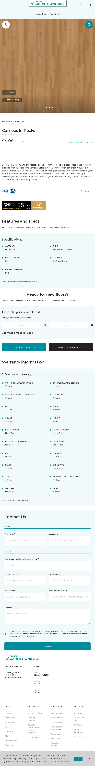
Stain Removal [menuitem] (56, 713)
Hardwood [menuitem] (9, 722)
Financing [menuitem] (8, 745)
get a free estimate (22, 347)
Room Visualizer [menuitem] (34, 713)
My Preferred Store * (58, 590)
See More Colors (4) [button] (11, 100)
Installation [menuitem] (55, 738)
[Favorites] (86, 5)
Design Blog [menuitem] (32, 737)
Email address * (55, 574)
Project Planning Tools (79, 142)
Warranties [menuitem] (55, 734)
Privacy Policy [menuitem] (79, 736)
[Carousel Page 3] (49, 107)
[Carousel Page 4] (52, 107)
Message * (8, 607)
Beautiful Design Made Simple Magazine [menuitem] (33, 729)
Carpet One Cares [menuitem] (78, 719)
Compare (85, 191)
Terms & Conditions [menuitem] (78, 730)
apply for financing (68, 347)
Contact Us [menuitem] (78, 725)
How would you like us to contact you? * (21, 559)
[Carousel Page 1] (43, 108)
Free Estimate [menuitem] (10, 740)
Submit (47, 646)
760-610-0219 (56, 14)
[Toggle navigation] (3, 5)
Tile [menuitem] (6, 736)
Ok (78, 758)
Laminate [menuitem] (8, 731)
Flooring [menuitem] (8, 713)
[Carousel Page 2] (46, 107)
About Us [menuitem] (77, 713)
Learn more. (63, 761)
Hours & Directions (13, 677)
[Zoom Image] (6, 25)
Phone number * (11, 574)
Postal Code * (10, 590)
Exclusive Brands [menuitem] (54, 744)
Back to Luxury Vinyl (15, 121)
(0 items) (91, 5)
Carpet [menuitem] (7, 727)
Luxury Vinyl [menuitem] (9, 718)
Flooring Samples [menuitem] (31, 719)
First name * (9, 534)
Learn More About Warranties (15, 500)
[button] (81, 5)
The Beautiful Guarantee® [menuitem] (56, 728)
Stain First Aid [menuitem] (56, 718)
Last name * (54, 534)
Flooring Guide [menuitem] (57, 722)
